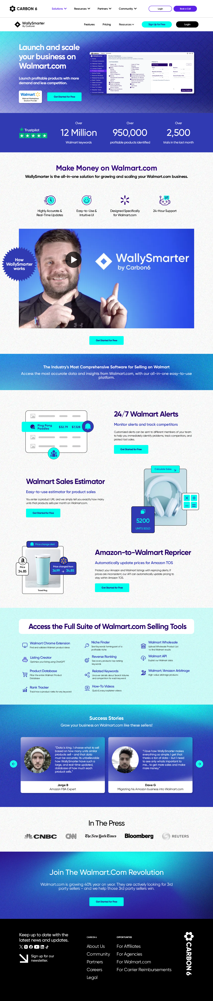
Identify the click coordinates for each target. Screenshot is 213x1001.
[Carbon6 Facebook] (31, 947)
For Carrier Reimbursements (145, 969)
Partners (95, 961)
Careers (94, 969)
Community (98, 954)
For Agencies (129, 954)
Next (199, 764)
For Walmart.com (134, 961)
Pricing (107, 24)
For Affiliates (128, 946)
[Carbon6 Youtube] (36, 947)
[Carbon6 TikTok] (47, 947)
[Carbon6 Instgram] (26, 947)
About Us (96, 946)
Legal (92, 977)
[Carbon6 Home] (189, 953)
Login (187, 24)
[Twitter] (21, 947)
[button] (127, 24)
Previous (13, 764)
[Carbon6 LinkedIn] (42, 947)
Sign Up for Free (156, 24)
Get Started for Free (64, 96)
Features (89, 24)
